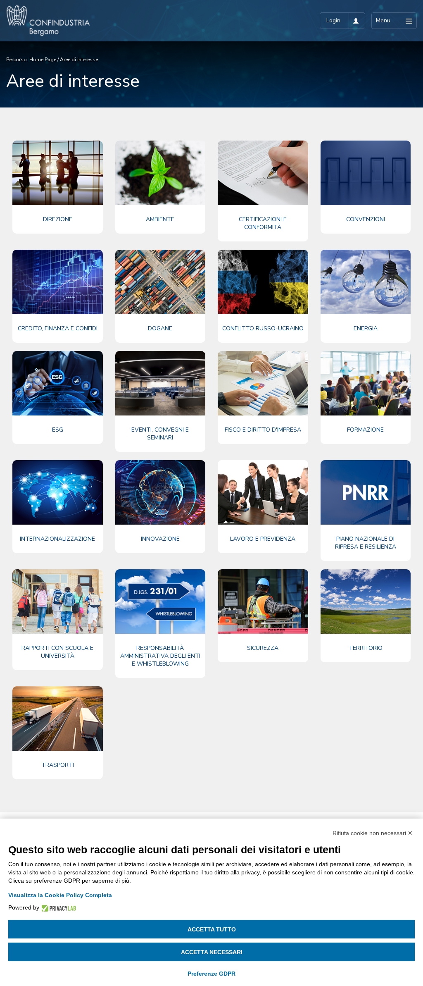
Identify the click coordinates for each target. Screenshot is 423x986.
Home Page (42, 59)
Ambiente (160, 219)
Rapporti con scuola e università (57, 652)
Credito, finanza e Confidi (57, 328)
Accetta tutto (212, 929)
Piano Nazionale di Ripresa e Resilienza (365, 543)
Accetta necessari (211, 952)
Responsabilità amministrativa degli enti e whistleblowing (160, 656)
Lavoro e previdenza (262, 539)
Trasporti (57, 765)
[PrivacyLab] (57, 907)
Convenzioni (365, 219)
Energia (366, 328)
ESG (57, 430)
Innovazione (160, 539)
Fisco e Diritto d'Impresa (263, 430)
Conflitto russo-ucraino (263, 328)
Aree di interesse (79, 59)
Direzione (57, 219)
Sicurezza (262, 648)
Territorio (366, 648)
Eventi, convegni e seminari (160, 434)
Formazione (365, 430)
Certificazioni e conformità (263, 223)
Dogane (160, 328)
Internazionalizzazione (57, 539)
